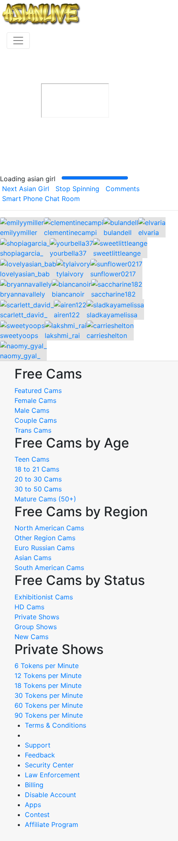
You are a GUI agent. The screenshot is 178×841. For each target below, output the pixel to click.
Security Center (49, 765)
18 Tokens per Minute (48, 685)
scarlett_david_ (23, 315)
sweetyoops (19, 335)
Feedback (40, 755)
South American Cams (49, 567)
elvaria (148, 232)
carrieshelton (107, 335)
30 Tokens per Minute (48, 695)
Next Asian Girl (25, 188)
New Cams (31, 637)
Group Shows (35, 627)
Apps (33, 804)
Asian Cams (32, 557)
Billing (34, 785)
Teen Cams (31, 459)
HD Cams (29, 607)
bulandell (117, 232)
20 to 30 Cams (38, 479)
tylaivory (70, 274)
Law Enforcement (52, 775)
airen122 (67, 315)
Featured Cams (38, 390)
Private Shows (36, 617)
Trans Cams (32, 430)
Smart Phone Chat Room (41, 198)
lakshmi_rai (62, 335)
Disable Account (50, 795)
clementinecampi (70, 232)
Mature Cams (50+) (45, 499)
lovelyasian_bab (25, 274)
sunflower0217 (113, 274)
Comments (123, 188)
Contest (37, 814)
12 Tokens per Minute (48, 675)
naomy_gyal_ (20, 356)
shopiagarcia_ (21, 253)
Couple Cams (35, 420)
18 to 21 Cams (36, 469)
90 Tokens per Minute (48, 715)
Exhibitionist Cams (43, 597)
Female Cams (35, 400)
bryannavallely (22, 294)
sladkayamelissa (112, 315)
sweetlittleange (117, 253)
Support (38, 745)
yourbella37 (68, 253)
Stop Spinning (77, 188)
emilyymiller (18, 232)
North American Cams (49, 528)
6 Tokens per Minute (46, 665)
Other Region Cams (44, 538)
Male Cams (31, 410)
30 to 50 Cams (38, 489)
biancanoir (68, 294)
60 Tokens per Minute (48, 705)
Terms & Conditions (55, 725)
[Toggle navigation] (18, 40)
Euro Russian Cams (44, 548)
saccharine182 (113, 294)
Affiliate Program (52, 824)
